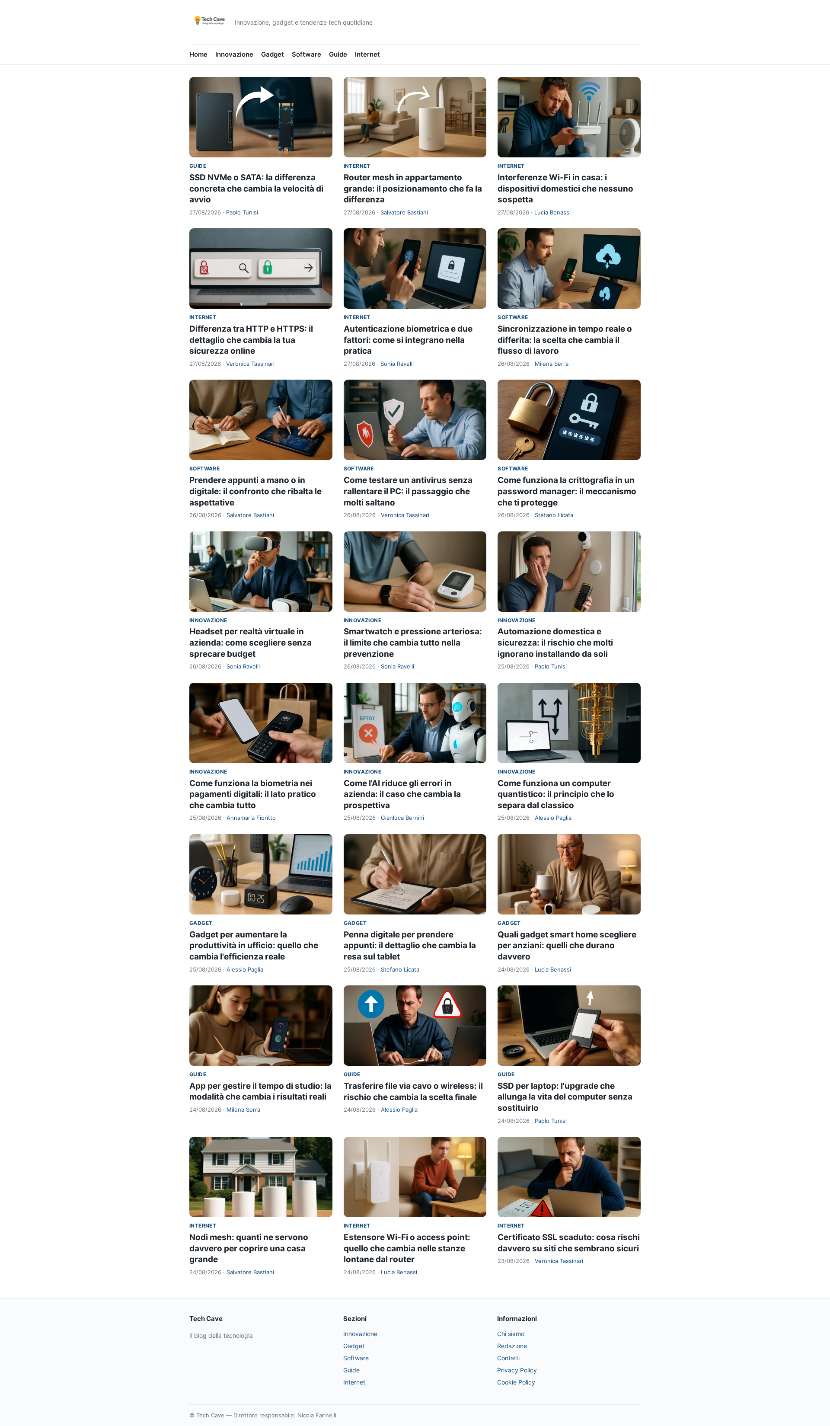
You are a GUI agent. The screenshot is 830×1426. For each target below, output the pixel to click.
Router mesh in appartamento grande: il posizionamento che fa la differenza (413, 189)
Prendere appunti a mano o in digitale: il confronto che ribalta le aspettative (255, 491)
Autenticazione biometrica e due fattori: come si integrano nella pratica (408, 340)
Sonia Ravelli (397, 363)
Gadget (272, 54)
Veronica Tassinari (250, 363)
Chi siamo (510, 1333)
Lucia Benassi (552, 212)
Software (306, 54)
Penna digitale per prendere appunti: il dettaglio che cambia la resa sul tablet (410, 946)
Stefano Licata (554, 515)
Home (198, 54)
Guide (338, 54)
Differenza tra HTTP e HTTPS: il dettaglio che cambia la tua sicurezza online (251, 340)
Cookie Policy (516, 1382)
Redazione (512, 1345)
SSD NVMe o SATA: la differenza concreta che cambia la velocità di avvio (256, 189)
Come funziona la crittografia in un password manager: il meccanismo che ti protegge (567, 491)
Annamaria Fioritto (251, 817)
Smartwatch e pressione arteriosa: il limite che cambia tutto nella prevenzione (413, 643)
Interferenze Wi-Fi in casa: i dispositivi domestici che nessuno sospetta (565, 189)
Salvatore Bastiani (404, 212)
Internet (367, 54)
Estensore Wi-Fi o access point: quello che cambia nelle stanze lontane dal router (407, 1248)
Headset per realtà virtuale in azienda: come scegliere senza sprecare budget (250, 643)
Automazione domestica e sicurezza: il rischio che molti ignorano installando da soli (555, 643)
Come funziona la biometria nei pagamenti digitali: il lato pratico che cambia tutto (252, 794)
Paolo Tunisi (242, 212)
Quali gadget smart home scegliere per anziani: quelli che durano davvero (567, 946)
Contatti (508, 1358)
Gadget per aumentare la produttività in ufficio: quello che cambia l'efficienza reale (253, 946)
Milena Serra (551, 363)
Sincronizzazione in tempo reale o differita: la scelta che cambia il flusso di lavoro (565, 340)
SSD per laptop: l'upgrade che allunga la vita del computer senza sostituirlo (565, 1097)
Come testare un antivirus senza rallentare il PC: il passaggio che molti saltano (408, 491)
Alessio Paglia (553, 817)
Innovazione (234, 54)
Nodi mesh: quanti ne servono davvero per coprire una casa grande (248, 1248)
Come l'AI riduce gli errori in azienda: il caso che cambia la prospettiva (402, 794)
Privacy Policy (517, 1370)
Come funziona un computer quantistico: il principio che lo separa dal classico (556, 794)
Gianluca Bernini (402, 817)
